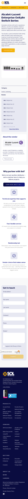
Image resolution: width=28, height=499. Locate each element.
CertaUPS (5, 434)
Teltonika (17, 446)
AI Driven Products (7, 418)
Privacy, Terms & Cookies (9, 488)
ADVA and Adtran (7, 427)
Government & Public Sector (18, 461)
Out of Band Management (18, 412)
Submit (13, 356)
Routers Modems (19, 407)
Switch (3, 91)
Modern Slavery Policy (8, 491)
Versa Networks (7, 448)
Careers (6, 478)
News (5, 475)
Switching (8, 91)
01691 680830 (6, 387)
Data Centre (6, 458)
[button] (9, 7)
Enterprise (5, 461)
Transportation (18, 465)
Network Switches (19, 409)
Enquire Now (8, 50)
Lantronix (17, 436)
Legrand (5, 440)
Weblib (16, 448)
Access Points (6, 407)
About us (6, 471)
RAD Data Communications (19, 443)
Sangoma (5, 446)
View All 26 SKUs (14, 129)
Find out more (8, 159)
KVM (4, 409)
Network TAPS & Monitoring (7, 412)
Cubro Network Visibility (7, 437)
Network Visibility (7, 415)
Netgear (17, 440)
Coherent (17, 434)
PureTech (5, 442)
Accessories (18, 418)
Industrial (5, 465)
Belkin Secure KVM (7, 431)
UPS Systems (18, 415)
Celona (16, 431)
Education (17, 458)
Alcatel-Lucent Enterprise (18, 428)
